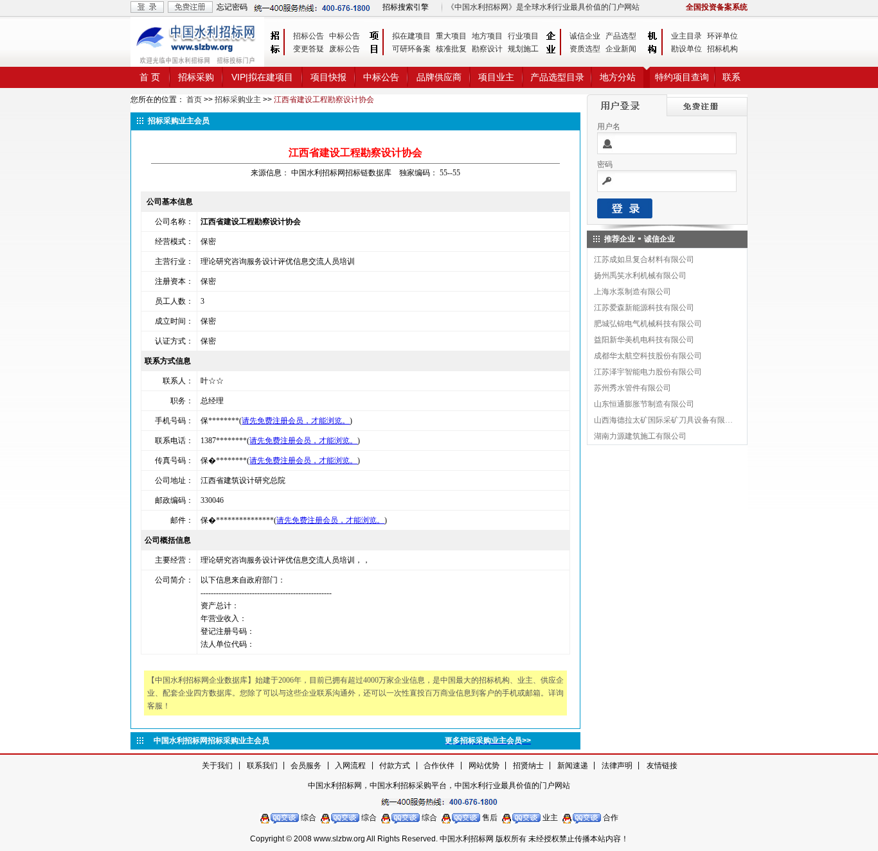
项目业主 (496, 77)
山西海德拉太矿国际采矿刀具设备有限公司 (664, 420)
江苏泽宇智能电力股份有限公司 (648, 371)
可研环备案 (411, 48)
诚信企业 (584, 35)
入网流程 (350, 765)
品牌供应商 (439, 77)
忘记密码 (232, 7)
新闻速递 (572, 765)
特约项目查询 (682, 77)
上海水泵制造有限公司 (632, 291)
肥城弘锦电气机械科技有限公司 (648, 323)
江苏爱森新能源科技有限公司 (644, 307)
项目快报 (328, 77)
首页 (194, 99)
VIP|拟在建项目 (262, 77)
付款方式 (394, 765)
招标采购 (196, 77)
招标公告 (308, 35)
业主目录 (686, 35)
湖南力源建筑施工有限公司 (640, 436)
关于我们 (217, 765)
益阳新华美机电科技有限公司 (644, 339)
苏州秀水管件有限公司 (632, 387)
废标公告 (344, 48)
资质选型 (584, 48)
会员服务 (306, 765)
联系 (731, 77)
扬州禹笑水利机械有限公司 (640, 275)
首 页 (149, 77)
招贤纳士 (528, 765)
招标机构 (722, 48)
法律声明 (617, 765)
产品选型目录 (557, 77)
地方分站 (618, 77)
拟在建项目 (411, 35)
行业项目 (523, 35)
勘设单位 (686, 48)
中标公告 (344, 35)
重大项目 (451, 35)
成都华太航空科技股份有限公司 (648, 355)
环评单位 (722, 35)
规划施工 (523, 48)
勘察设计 (487, 48)
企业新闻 (620, 48)
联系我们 (262, 765)
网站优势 (484, 765)
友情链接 (662, 765)
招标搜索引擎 (405, 7)
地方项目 (487, 35)
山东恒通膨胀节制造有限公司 (644, 403)
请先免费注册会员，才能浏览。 (296, 420)
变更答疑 (308, 48)
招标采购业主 (238, 99)
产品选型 (620, 35)
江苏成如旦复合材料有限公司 (644, 259)
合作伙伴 (439, 765)
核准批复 (451, 48)
